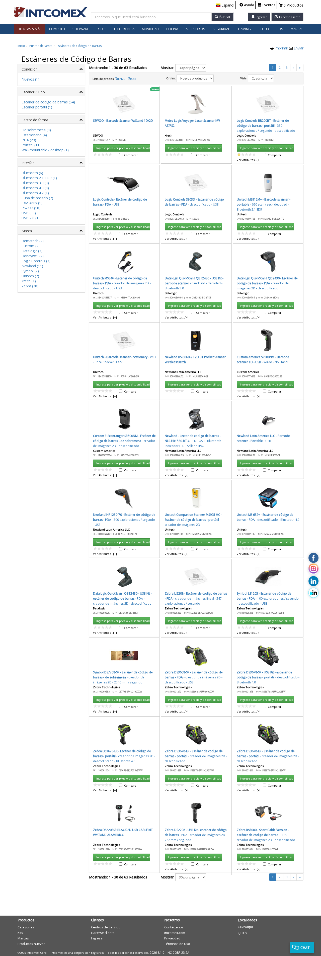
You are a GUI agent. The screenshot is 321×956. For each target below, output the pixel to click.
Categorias (26, 927)
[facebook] (313, 558)
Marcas (297, 29)
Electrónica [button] (124, 29)
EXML (121, 79)
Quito (242, 932)
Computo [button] (57, 29)
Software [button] (80, 29)
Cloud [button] (264, 29)
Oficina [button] (172, 29)
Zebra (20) (30, 286)
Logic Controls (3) (36, 261)
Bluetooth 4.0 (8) (35, 187)
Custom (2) (31, 245)
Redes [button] (102, 29)
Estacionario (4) (34, 135)
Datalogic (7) (32, 250)
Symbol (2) (30, 271)
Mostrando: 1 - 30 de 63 (118, 67)
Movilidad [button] (150, 29)
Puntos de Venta (40, 46)
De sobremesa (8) (36, 130)
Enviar (298, 48)
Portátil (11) (31, 145)
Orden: (171, 78)
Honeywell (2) (33, 255)
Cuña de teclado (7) (37, 198)
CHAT (305, 947)
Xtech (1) (29, 281)
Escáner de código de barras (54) (48, 102)
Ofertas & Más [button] (30, 29)
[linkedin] (313, 581)
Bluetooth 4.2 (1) (35, 192)
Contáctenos (174, 927)
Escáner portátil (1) (37, 107)
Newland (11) (32, 266)
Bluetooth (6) (32, 172)
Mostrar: (167, 67)
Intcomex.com (174, 932)
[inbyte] (313, 593)
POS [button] (280, 29)
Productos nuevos (31, 943)
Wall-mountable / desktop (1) (45, 150)
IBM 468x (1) (32, 203)
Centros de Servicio (106, 927)
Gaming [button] (244, 29)
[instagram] (313, 569)
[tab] (51, 68)
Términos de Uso (177, 943)
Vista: (243, 78)
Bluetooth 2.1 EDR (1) (39, 177)
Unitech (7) (30, 276)
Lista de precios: (103, 79)
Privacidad (172, 938)
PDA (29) (29, 140)
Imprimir (282, 48)
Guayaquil (246, 926)
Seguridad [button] (221, 29)
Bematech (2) (33, 240)
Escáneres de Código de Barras (79, 46)
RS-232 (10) (31, 208)
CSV (133, 79)
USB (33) (29, 213)
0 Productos (293, 5)
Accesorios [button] (195, 29)
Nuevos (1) (30, 79)
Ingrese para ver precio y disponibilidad (123, 148)
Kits (20, 932)
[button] (225, 5)
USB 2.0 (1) (31, 218)
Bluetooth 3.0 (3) (35, 182)
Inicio (21, 46)
